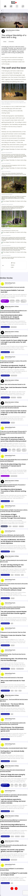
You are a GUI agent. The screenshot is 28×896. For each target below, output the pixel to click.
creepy (12, 598)
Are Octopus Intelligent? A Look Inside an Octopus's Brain (14, 874)
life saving (17, 575)
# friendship (11, 41)
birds (12, 501)
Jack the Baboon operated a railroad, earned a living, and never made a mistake (13, 801)
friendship (13, 397)
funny (16, 784)
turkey (22, 836)
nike (12, 714)
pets (22, 575)
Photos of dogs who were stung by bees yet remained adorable (13, 775)
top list (12, 645)
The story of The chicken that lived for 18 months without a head (13, 589)
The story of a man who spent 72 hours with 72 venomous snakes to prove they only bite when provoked (13, 439)
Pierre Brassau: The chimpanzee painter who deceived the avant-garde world (12, 729)
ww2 (12, 623)
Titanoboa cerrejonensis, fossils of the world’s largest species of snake (13, 366)
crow (16, 690)
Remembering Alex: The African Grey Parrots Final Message (14, 659)
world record (14, 375)
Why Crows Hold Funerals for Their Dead (13, 681)
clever (12, 811)
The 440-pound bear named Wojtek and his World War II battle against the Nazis (14, 613)
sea (12, 883)
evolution (21, 526)
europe (17, 300)
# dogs (4, 41)
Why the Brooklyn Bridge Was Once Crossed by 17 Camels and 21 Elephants (13, 466)
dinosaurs (15, 526)
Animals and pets (5, 327)
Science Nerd (4, 526)
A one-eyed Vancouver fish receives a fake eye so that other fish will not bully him (13, 412)
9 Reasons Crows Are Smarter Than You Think (13, 636)
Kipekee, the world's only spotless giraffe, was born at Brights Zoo (12, 850)
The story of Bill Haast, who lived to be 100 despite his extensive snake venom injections (13, 541)
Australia (12, 300)
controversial (14, 476)
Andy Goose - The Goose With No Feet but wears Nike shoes (12, 705)
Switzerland (13, 327)
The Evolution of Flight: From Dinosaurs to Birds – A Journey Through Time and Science (13, 516)
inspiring (19, 397)
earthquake (14, 761)
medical (13, 551)
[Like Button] (3, 265)
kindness (17, 836)
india (9, 449)
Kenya (12, 352)
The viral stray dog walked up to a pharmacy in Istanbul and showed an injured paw (14, 826)
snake (13, 449)
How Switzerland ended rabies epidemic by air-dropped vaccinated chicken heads (11, 317)
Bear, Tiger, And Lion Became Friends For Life (14, 388)
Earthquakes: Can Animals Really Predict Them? (12, 752)
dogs (12, 575)
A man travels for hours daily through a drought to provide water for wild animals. (14, 342)
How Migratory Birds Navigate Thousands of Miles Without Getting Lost (13, 491)
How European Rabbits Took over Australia (12, 291)
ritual (20, 690)
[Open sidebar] (1, 10)
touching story (20, 668)
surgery (13, 422)
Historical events (5, 476)
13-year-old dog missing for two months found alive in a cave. (12, 566)
